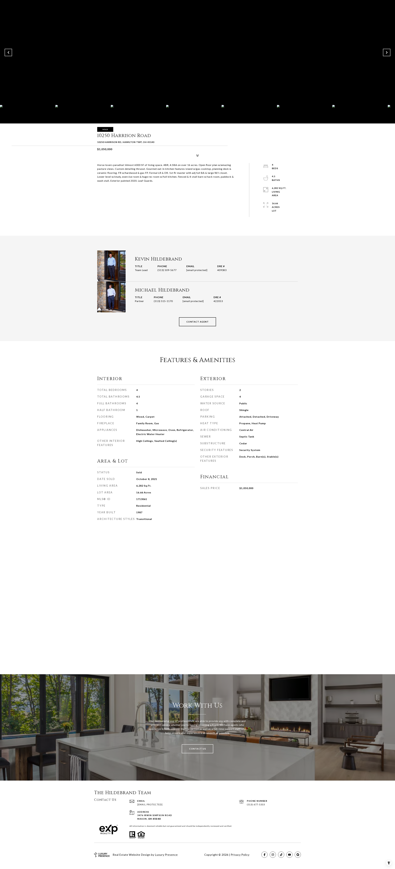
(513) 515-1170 (163, 301)
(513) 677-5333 (256, 804)
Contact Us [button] (197, 748)
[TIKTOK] (281, 855)
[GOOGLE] (298, 855)
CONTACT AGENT (197, 321)
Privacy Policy (240, 854)
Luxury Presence (166, 854)
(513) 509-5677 (167, 270)
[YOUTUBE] (289, 855)
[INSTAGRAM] (273, 855)
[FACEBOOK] (264, 855)
